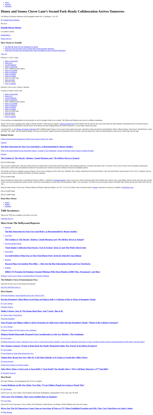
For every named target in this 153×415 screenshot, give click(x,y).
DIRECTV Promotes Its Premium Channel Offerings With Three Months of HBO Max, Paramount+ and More (52, 272)
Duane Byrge (17, 315)
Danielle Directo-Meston (11, 20)
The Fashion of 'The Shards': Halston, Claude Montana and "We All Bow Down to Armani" (40, 158)
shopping (8, 206)
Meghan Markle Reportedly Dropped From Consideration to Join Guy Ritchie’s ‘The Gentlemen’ (42, 334)
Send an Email (10, 80)
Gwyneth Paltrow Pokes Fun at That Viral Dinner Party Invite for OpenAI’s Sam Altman (43, 256)
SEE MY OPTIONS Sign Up (10, 287)
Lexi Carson (7, 338)
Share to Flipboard (11, 67)
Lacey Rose (7, 401)
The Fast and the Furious (13, 243)
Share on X (8, 63)
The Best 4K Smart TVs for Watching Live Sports (21, 47)
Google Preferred (10, 65)
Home (7, 2)
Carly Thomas (8, 303)
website (94, 187)
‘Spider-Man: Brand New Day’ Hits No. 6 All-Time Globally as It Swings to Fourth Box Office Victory (44, 357)
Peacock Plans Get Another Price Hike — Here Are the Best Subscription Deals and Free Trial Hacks (47, 264)
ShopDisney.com (127, 187)
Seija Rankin (7, 389)
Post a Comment (10, 83)
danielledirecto (5, 35)
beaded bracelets (59, 180)
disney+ (7, 202)
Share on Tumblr (10, 76)
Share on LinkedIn (11, 70)
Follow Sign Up (6, 39)
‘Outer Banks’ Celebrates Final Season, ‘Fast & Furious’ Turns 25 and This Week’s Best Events (45, 248)
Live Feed (8, 235)
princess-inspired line (67, 124)
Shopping (8, 6)
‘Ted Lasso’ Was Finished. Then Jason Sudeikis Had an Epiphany (29, 397)
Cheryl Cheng (7, 315)
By (2, 303)
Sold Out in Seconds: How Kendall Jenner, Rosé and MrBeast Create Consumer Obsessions (35, 50)
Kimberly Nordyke (9, 373)
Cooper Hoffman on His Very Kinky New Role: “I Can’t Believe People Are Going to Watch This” (42, 385)
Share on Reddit (10, 74)
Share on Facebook (11, 61)
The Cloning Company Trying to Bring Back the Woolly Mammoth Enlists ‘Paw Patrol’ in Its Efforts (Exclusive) (49, 346)
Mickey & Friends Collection (26, 129)
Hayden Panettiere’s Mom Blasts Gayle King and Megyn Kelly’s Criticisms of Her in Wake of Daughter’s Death (48, 299)
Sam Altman (9, 251)
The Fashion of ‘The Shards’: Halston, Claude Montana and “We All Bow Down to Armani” (44, 239)
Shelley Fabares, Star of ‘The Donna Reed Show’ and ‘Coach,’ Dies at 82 (32, 311)
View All (4, 54)
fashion (7, 204)
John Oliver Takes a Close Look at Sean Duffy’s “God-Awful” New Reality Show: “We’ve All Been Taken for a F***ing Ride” (54, 369)
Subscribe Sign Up (7, 219)
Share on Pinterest (11, 72)
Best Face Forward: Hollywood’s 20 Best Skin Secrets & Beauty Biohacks (29, 49)
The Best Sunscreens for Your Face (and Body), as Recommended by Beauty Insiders (37, 147)
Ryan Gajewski (8, 361)
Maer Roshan (7, 412)
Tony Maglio (7, 350)
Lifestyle (8, 4)
